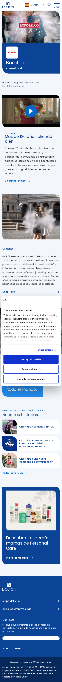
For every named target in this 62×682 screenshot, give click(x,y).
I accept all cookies (31, 359)
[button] (57, 4)
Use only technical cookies (31, 379)
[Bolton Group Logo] (8, 5)
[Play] (31, 111)
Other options (45, 350)
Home (5, 82)
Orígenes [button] (8, 248)
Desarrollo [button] (8, 292)
